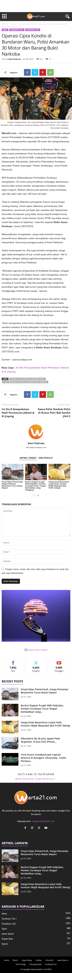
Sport (4, 928)
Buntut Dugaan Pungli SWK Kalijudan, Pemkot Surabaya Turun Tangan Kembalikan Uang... (42, 708)
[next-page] (38, 495)
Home (6, 960)
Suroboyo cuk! (32, 30)
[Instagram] (32, 828)
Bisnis (15, 960)
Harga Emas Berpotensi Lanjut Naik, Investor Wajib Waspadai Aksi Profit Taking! (59, 484)
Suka (13, 661)
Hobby (39, 960)
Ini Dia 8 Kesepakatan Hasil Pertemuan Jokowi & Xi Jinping (18, 412)
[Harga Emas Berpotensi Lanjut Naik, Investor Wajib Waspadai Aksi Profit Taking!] (59, 472)
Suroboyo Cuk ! (16, 30)
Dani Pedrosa (15, 59)
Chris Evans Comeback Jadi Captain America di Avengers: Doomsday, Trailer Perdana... (43, 758)
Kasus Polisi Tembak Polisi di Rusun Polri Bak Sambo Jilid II (54, 412)
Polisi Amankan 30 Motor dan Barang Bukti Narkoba (25, 382)
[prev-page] (34, 495)
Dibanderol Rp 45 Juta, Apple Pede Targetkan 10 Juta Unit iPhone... (40, 740)
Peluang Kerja (35, 964)
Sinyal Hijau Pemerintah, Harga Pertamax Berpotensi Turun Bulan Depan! (12, 484)
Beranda (5, 24)
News (14, 24)
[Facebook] (27, 72)
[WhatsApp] (50, 72)
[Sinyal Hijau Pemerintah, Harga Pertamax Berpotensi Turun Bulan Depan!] (12, 472)
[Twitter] (35, 72)
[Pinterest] (42, 72)
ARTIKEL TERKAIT (28, 457)
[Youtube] (46, 828)
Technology (21, 964)
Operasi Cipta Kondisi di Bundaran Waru (28, 379)
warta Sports (8, 934)
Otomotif (50, 960)
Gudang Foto (51, 964)
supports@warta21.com (43, 821)
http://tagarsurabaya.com (36, 447)
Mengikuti (36, 661)
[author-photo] (36, 432)
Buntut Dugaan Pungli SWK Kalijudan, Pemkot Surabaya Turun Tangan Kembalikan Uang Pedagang (35, 485)
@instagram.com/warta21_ (36, 779)
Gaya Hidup (27, 960)
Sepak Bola (7, 939)
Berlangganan (59, 661)
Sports (5, 944)
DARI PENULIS (46, 457)
